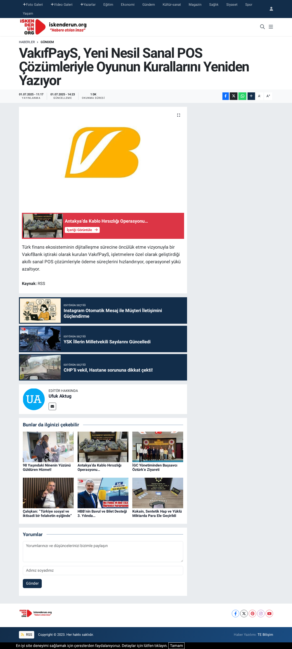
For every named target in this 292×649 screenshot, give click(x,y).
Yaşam (28, 13)
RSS (28, 635)
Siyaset (231, 5)
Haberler (27, 42)
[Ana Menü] (271, 27)
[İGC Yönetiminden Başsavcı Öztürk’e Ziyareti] (157, 446)
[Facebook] (235, 613)
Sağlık (214, 5)
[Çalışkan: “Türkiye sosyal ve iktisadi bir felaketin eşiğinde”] (48, 492)
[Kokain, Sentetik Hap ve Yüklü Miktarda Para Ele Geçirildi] (157, 492)
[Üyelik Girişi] (269, 9)
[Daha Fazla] (251, 96)
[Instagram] (261, 613)
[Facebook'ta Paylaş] (225, 96)
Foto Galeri (34, 5)
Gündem (148, 5)
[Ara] (262, 27)
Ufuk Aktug (60, 396)
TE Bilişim (265, 635)
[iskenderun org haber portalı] (54, 27)
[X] (244, 613)
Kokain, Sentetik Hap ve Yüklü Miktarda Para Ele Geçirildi (157, 513)
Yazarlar (89, 5)
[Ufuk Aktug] (34, 399)
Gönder (32, 583)
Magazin (195, 5)
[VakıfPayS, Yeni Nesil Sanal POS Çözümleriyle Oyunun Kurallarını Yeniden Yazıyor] (103, 156)
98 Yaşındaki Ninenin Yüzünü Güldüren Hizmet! (47, 467)
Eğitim (108, 5)
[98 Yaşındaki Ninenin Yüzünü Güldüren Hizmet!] (48, 446)
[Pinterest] (252, 613)
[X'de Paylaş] (233, 96)
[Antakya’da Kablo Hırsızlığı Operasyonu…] (103, 446)
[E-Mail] (52, 406)
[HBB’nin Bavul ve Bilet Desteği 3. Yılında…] (103, 492)
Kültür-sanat (172, 5)
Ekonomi (128, 5)
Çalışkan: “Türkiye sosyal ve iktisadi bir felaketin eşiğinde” (47, 513)
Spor (248, 5)
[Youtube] (269, 613)
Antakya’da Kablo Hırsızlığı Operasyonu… (99, 467)
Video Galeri (63, 5)
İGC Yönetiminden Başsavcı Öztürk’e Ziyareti (154, 467)
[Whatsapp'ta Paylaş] (242, 96)
